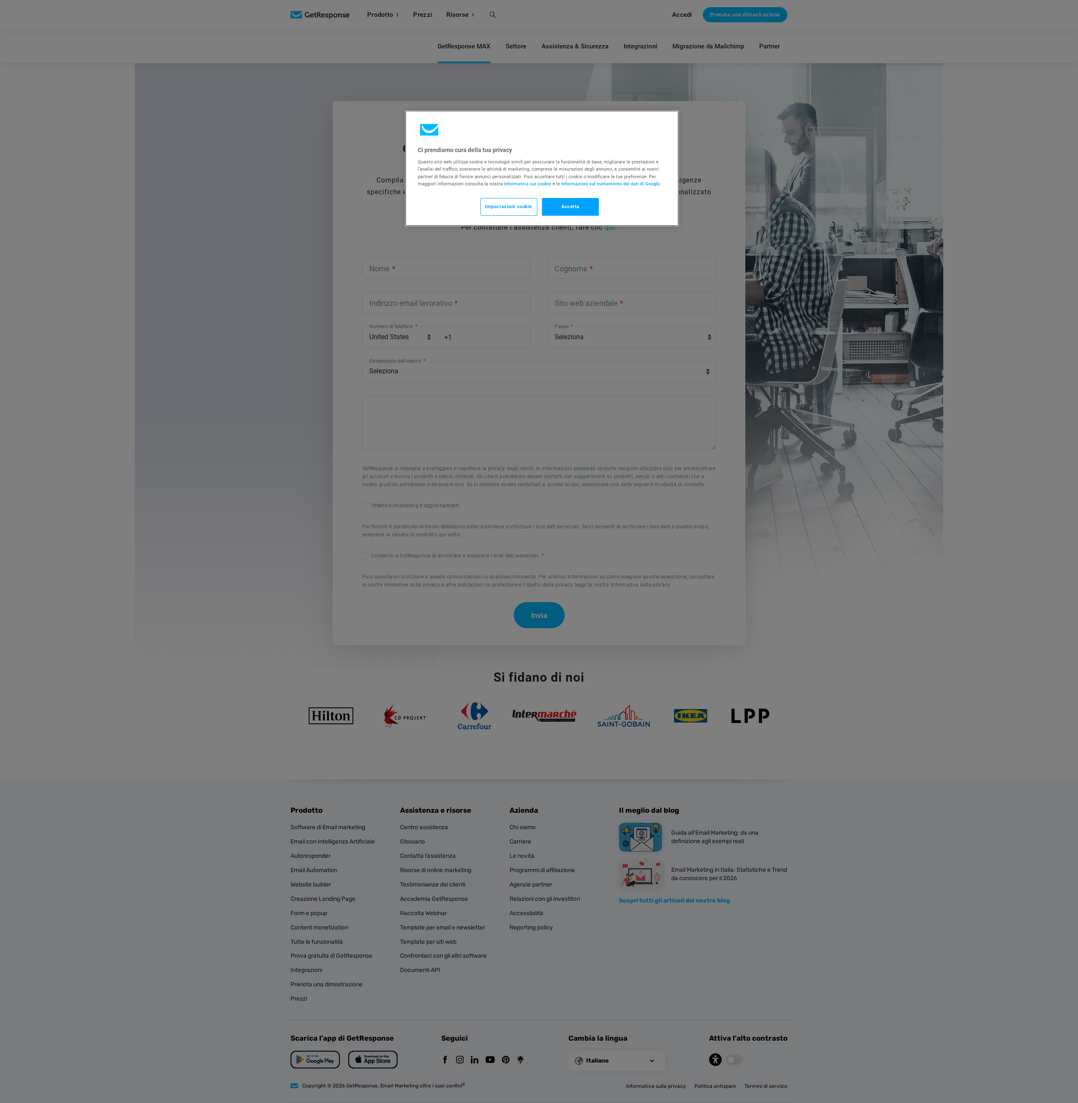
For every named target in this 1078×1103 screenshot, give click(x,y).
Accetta (570, 206)
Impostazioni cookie (508, 206)
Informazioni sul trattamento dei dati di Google (610, 184)
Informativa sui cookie (527, 184)
